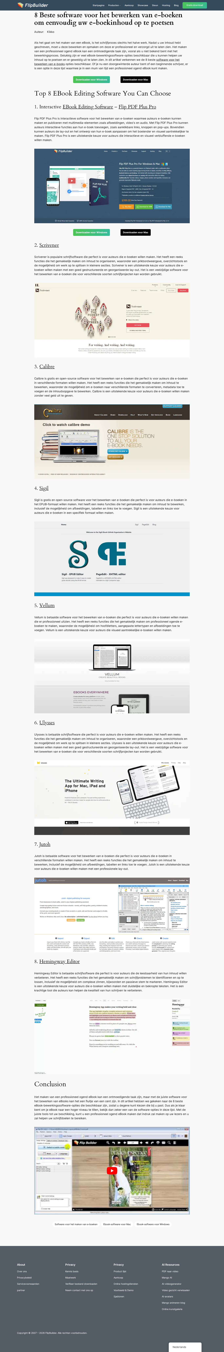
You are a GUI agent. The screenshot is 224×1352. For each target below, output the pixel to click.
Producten (113, 5)
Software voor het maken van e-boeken (76, 1224)
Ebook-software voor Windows (153, 1224)
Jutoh (44, 844)
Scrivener (49, 245)
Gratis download (194, 5)
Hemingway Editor (59, 961)
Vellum (47, 605)
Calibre (47, 366)
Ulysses (47, 722)
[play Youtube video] (112, 1170)
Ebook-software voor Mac (117, 1224)
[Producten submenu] (120, 5)
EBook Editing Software (88, 107)
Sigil (44, 488)
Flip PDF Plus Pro (137, 107)
